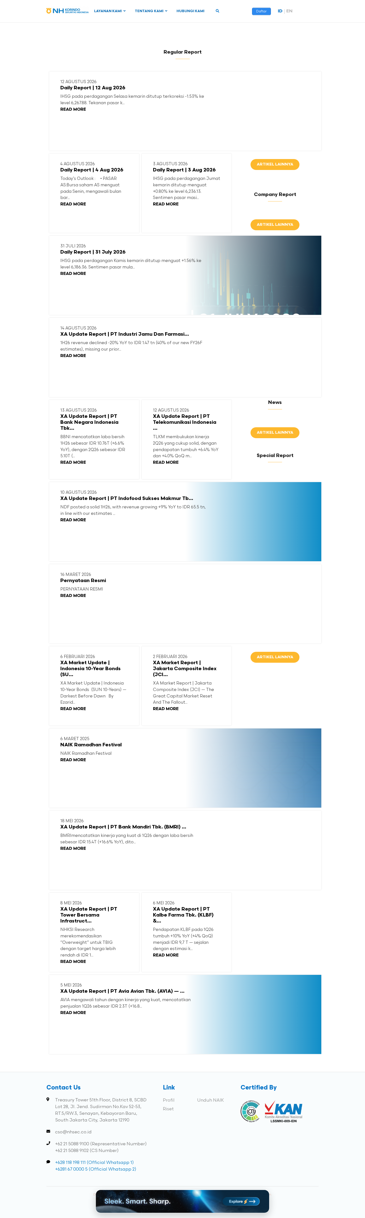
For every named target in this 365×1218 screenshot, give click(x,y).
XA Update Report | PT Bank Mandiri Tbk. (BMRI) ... (123, 827)
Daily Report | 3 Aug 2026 (184, 170)
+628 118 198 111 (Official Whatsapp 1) (94, 1162)
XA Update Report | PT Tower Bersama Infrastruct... (88, 915)
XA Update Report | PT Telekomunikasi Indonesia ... (184, 422)
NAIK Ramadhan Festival (91, 745)
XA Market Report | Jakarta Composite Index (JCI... (185, 668)
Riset (168, 1109)
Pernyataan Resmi (83, 580)
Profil (169, 1100)
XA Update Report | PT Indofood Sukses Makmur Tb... (126, 498)
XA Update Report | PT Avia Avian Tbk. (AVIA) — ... (122, 991)
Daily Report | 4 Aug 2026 (91, 170)
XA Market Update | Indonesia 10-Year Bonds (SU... (91, 668)
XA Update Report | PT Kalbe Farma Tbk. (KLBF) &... (183, 915)
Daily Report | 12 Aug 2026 (92, 88)
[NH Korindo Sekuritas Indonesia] (67, 11)
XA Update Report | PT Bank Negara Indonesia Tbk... (89, 422)
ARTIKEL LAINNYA (275, 164)
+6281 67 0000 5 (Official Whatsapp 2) (95, 1169)
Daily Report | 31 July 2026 (93, 252)
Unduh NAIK (210, 1100)
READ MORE (73, 109)
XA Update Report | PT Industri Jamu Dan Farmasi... (124, 334)
